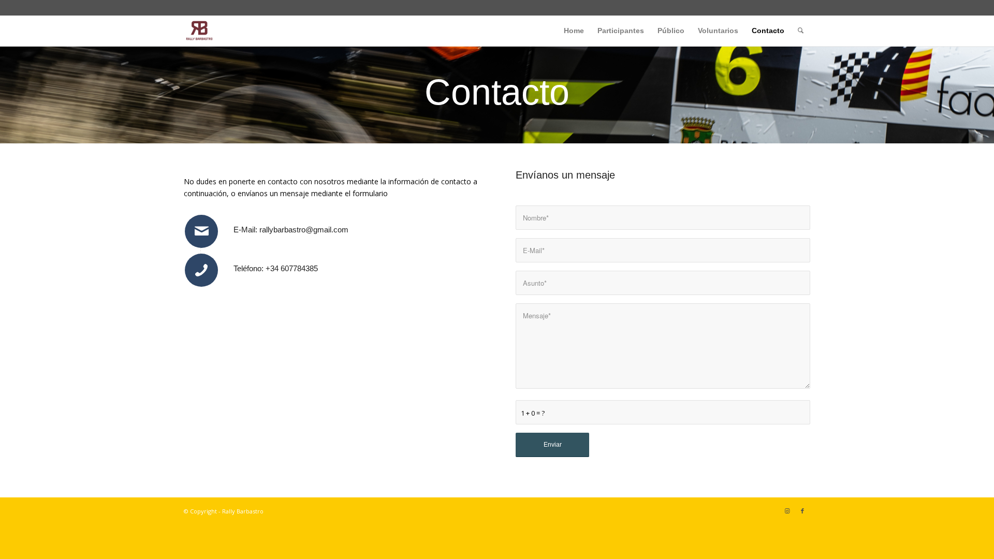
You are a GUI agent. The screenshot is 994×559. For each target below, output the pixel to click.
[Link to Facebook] (802, 511)
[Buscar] (800, 30)
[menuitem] (574, 30)
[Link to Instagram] (787, 511)
